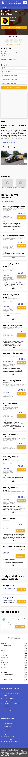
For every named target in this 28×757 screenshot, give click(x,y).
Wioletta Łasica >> (20, 187)
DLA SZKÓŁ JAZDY (16, 1)
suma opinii (9, 623)
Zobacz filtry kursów (7, 201)
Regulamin (7, 733)
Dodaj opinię (20, 626)
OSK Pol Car (7, 706)
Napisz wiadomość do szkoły (13, 87)
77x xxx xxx (7, 68)
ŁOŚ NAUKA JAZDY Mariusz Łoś (12, 703)
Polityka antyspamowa (10, 739)
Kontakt (6, 731)
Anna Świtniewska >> (7, 187)
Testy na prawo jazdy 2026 (11, 741)
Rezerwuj (21, 217)
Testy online (7, 744)
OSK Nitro (6, 695)
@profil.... (7, 83)
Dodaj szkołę (7, 726)
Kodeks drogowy (8, 723)
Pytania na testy (8, 710)
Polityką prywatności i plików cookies (10, 751)
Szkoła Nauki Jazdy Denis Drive (12, 693)
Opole (6, 7)
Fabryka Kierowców (9, 701)
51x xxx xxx (7, 71)
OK (25, 752)
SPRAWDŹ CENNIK (14, 27)
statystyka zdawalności (19, 623)
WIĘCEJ (14, 229)
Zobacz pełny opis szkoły (9, 142)
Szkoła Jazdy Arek (9, 698)
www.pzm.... (7, 79)
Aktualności (7, 728)
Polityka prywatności (9, 736)
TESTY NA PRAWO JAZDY (15, 3)
